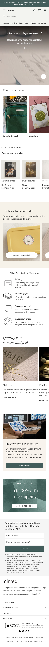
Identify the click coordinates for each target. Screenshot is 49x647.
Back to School (17, 23)
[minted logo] (12, 10)
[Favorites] (39, 10)
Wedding (6, 23)
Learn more (9, 397)
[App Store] (13, 625)
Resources (7, 618)
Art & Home (42, 23)
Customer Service (10, 608)
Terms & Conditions (11, 637)
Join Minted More (24, 506)
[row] (24, 52)
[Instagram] (28, 631)
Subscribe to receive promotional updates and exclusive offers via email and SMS (22, 526)
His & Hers (6, 185)
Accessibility (40, 637)
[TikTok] (25, 631)
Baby (27, 23)
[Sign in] (34, 10)
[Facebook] (20, 631)
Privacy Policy (23, 637)
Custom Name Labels (21, 255)
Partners (6, 613)
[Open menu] (4, 10)
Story (24, 185)
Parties (33, 23)
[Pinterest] (23, 631)
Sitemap (31, 637)
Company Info (9, 602)
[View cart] (45, 10)
